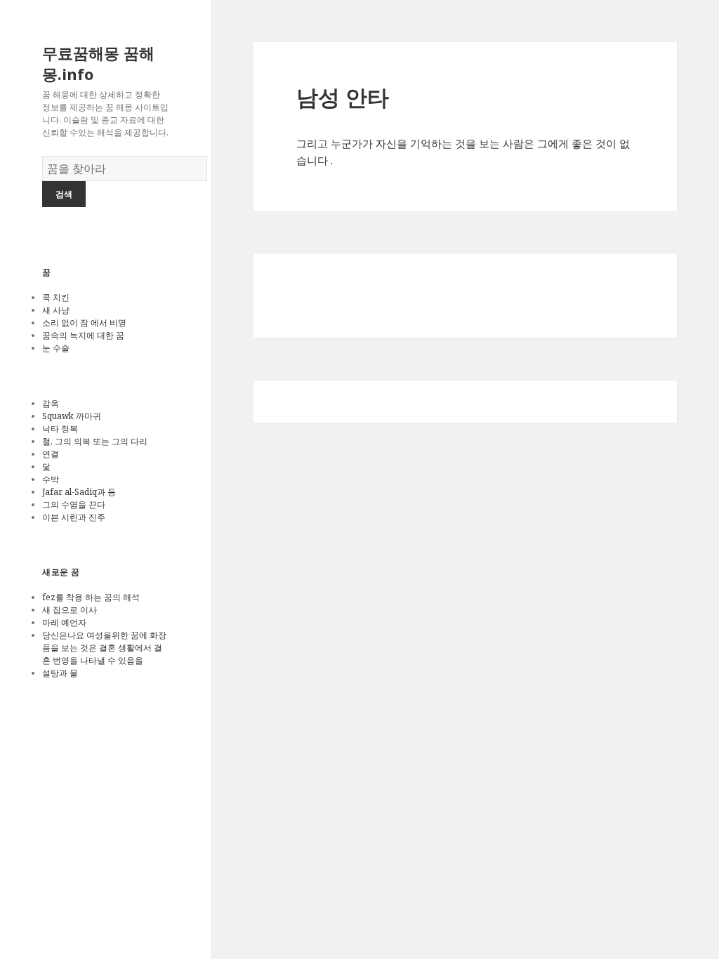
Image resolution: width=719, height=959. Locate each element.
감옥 (50, 403)
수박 (50, 479)
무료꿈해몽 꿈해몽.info (98, 63)
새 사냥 (56, 310)
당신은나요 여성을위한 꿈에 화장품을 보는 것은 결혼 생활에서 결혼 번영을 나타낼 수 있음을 (104, 647)
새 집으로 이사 (69, 610)
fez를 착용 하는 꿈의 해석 (91, 597)
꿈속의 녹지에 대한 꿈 (83, 335)
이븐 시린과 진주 (73, 517)
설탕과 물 (60, 673)
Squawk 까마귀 (71, 416)
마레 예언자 (64, 622)
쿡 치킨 (56, 297)
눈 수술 (56, 348)
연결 (50, 454)
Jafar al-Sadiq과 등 (79, 492)
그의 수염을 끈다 (73, 504)
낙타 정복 (60, 429)
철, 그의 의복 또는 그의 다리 (94, 441)
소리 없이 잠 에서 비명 (84, 323)
